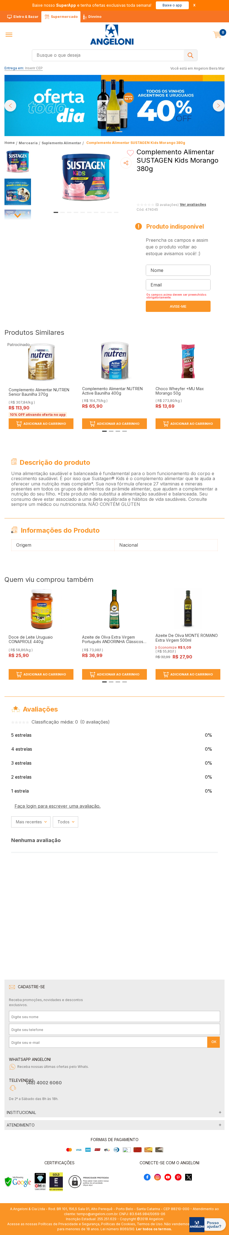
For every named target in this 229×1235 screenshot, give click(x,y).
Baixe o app (172, 5)
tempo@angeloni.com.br (97, 1214)
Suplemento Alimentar (61, 143)
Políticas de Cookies (118, 1224)
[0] (217, 34)
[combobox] (114, 55)
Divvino (94, 17)
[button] (8, 34)
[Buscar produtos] (190, 55)
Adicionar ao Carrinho (44, 424)
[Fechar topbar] (194, 5)
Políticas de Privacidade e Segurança (68, 1224)
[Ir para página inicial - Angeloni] (111, 35)
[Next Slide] (219, 106)
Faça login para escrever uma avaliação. (58, 806)
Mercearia (28, 143)
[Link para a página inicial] (10, 143)
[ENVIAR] (178, 306)
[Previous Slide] (10, 106)
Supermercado (64, 17)
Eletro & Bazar (26, 17)
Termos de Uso (150, 1224)
